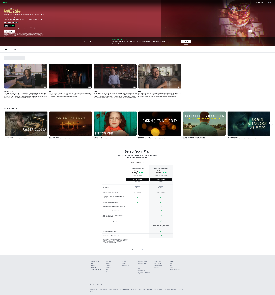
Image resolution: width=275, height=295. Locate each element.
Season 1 (7, 58)
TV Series (6, 21)
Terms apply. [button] (126, 239)
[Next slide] (271, 123)
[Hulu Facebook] (91, 284)
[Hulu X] (95, 284)
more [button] (42, 14)
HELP (155, 259)
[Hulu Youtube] (99, 284)
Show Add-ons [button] (136, 249)
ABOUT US (172, 259)
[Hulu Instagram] (101, 284)
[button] (6, 49)
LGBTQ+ (21, 19)
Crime (17, 19)
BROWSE (93, 259)
